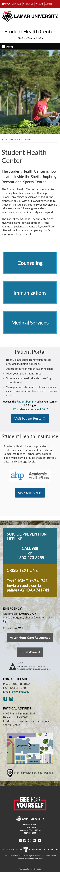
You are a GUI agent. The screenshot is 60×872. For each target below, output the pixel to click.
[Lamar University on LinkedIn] (34, 840)
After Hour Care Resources (30, 637)
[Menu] (3, 46)
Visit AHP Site (28, 493)
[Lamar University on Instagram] (30, 840)
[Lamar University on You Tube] (39, 840)
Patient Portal (25, 401)
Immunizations (30, 293)
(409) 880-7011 (30, 833)
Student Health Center (30, 31)
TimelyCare (28, 652)
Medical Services (30, 322)
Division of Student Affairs (30, 38)
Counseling (30, 263)
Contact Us (28, 4)
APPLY (7, 4)
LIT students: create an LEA (29, 409)
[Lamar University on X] (20, 840)
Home (4, 139)
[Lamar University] (30, 17)
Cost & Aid (16, 4)
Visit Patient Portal (29, 418)
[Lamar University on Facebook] (25, 840)
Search (40, 4)
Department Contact (35, 859)
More (49, 4)
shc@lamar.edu (20, 691)
